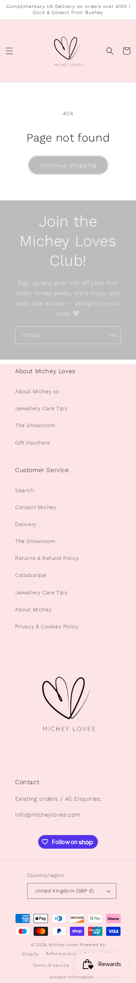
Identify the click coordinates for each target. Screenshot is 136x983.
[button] (9, 51)
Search (24, 490)
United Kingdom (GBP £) (64, 891)
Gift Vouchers (32, 443)
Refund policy (61, 953)
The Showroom (35, 425)
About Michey (33, 609)
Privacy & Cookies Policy (47, 626)
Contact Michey (35, 507)
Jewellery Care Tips (41, 408)
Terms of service (50, 965)
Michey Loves (63, 944)
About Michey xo (37, 391)
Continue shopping (68, 165)
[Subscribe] (112, 335)
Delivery (26, 524)
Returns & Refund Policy (47, 558)
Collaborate (30, 575)
